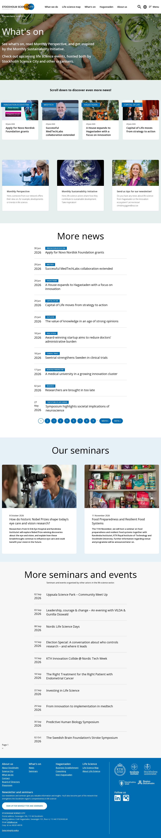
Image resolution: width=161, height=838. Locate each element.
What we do (51, 6)
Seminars (33, 771)
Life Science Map (90, 767)
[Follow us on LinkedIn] (118, 797)
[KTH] (119, 769)
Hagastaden (106, 6)
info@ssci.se (12, 822)
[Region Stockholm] (146, 782)
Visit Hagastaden (64, 774)
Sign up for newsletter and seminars (24, 806)
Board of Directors (11, 781)
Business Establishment (67, 767)
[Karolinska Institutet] (134, 769)
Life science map (71, 6)
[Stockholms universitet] (150, 769)
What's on (90, 6)
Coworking (61, 771)
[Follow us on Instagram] (125, 797)
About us (122, 6)
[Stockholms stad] (127, 783)
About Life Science (91, 771)
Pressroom (7, 785)
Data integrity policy (10, 830)
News (31, 767)
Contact (6, 778)
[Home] (18, 7)
